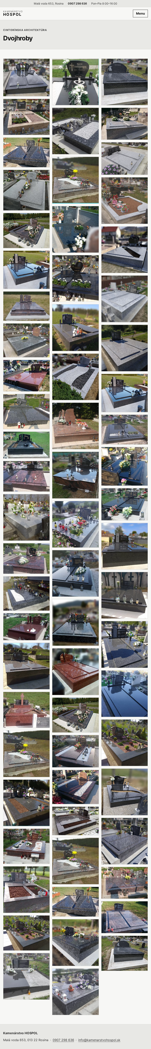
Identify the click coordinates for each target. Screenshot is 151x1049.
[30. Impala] (75, 327)
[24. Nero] (75, 82)
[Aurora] (26, 306)
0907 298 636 (77, 3)
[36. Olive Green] (75, 622)
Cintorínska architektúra (25, 30)
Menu (140, 13)
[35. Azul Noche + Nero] (75, 573)
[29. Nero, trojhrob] (75, 278)
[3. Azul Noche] (26, 152)
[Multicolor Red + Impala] (26, 932)
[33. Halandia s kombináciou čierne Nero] (75, 475)
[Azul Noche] (26, 593)
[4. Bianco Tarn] (26, 190)
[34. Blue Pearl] (75, 524)
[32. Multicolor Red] (75, 426)
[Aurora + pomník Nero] (26, 476)
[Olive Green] (26, 411)
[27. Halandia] (75, 180)
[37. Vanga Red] (75, 671)
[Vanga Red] (26, 376)
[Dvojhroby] (26, 517)
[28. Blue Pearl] (75, 229)
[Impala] (26, 445)
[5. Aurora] (26, 230)
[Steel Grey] (124, 953)
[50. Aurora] (26, 753)
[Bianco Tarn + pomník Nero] (124, 249)
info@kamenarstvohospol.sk (99, 1040)
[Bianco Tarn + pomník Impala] (124, 124)
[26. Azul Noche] (75, 131)
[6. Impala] (26, 270)
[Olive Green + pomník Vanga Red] (26, 340)
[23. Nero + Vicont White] (26, 976)
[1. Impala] (26, 78)
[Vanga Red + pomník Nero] (26, 710)
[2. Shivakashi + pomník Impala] (26, 117)
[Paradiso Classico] (26, 666)
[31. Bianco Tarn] (75, 376)
